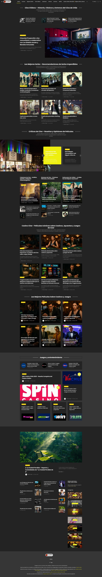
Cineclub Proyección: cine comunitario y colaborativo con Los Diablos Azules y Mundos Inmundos (30, 41)
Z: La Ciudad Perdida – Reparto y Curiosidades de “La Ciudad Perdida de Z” (39, 470)
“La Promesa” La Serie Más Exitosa (53, 213)
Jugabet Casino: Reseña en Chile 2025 (42, 407)
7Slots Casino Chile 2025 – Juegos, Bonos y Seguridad (75, 408)
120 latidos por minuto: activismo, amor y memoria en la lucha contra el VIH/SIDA (29, 199)
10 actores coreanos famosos (49, 491)
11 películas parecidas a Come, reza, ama (28, 117)
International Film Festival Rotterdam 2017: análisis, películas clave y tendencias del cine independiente (51, 153)
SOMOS (51, 559)
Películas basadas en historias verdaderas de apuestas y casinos (71, 341)
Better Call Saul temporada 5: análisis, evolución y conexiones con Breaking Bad (29, 90)
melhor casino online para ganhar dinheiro (59, 570)
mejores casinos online (47, 573)
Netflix (60, 1)
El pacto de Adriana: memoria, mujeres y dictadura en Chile (31, 20)
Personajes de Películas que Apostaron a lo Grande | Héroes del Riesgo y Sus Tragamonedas (72, 281)
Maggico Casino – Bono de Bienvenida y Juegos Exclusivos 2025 (27, 408)
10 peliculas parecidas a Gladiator (70, 117)
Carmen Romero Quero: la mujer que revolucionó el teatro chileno (50, 483)
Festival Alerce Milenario (50, 508)
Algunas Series (30, 1)
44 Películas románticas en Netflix (50, 500)
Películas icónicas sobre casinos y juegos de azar (72, 251)
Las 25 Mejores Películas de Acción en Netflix (26, 483)
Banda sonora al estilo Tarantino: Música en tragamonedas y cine (48, 341)
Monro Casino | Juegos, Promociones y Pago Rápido (54, 365)
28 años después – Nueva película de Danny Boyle (49, 198)
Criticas (50, 1)
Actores (23, 1)
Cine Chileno (37, 1)
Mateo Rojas (23, 50)
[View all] (75, 495)
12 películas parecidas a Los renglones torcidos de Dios (32, 214)
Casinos (22, 248)
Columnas (44, 1)
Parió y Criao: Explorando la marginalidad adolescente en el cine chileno (75, 20)
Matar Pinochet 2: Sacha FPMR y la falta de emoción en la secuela (53, 20)
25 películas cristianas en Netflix (26, 491)
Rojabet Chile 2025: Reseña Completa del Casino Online (74, 365)
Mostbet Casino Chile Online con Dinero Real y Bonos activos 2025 (33, 365)
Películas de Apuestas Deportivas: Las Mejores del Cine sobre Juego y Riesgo (29, 252)
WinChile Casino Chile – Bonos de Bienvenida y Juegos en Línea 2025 (70, 390)
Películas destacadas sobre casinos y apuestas (49, 251)
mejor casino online (72, 486)
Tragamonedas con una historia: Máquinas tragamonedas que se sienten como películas (29, 281)
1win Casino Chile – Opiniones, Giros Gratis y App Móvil (59, 408)
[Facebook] (50, 562)
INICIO (18, 1)
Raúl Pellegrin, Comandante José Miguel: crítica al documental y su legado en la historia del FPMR (71, 153)
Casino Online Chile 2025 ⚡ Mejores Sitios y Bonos (74, 1)
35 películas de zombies (26, 508)
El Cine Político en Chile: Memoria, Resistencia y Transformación (25, 500)
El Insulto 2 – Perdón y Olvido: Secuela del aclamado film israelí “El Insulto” (54, 207)
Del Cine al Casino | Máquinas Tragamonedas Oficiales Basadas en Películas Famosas (50, 281)
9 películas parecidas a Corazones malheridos (69, 89)
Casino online (78, 567)
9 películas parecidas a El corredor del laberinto (48, 89)
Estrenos (55, 1)
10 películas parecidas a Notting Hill (50, 117)
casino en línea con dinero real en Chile (57, 572)
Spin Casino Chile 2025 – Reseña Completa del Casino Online (37, 377)
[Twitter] (52, 562)
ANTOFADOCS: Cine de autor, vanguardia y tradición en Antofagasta (32, 208)
